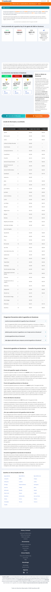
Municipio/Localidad (10, 129)
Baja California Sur (37, 476)
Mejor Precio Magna (35, 129)
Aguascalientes (7, 476)
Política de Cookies (25, 537)
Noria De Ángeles (8, 229)
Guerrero (6, 487)
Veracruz (35, 501)
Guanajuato (36, 484)
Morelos (6, 218)
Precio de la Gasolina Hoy (25, 555)
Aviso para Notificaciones (25, 533)
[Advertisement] (25, 52)
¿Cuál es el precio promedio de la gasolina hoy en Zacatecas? (20, 321)
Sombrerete (6, 254)
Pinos (5, 240)
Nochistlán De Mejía (8, 225)
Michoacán (6, 490)
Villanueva (6, 303)
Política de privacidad (25, 535)
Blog (25, 559)
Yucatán (5, 504)
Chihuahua (6, 481)
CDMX (20, 478)
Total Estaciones (23, 129)
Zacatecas (6, 307)
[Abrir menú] (48, 1)
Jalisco (35, 487)
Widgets (25, 550)
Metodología (25, 565)
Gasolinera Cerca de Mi (25, 544)
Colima (35, 481)
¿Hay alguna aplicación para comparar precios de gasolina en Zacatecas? (23, 340)
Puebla (35, 493)
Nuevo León (6, 493)
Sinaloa (5, 498)
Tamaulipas (6, 501)
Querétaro (6, 496)
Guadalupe (6, 173)
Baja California (22, 476)
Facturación (25, 557)
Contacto (25, 538)
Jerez (5, 184)
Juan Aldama (7, 188)
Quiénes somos (25, 567)
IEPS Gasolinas (25, 546)
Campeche (6, 478)
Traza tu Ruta (25, 548)
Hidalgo (20, 487)
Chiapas (35, 478)
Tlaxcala (20, 501)
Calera (5, 139)
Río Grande (6, 243)
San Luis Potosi (37, 496)
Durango (6, 484)
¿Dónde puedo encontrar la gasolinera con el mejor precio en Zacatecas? (23, 332)
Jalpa (5, 181)
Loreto (5, 199)
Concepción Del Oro (8, 150)
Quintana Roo (22, 496)
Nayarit (35, 490)
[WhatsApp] (27, 572)
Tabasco (35, 498)
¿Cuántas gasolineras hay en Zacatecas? (15, 336)
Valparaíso (6, 285)
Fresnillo (6, 158)
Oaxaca (20, 493)
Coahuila (20, 481)
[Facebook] (23, 572)
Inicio (4, 7)
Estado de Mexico (22, 484)
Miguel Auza (6, 210)
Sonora (20, 498)
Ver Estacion (6, 92)
